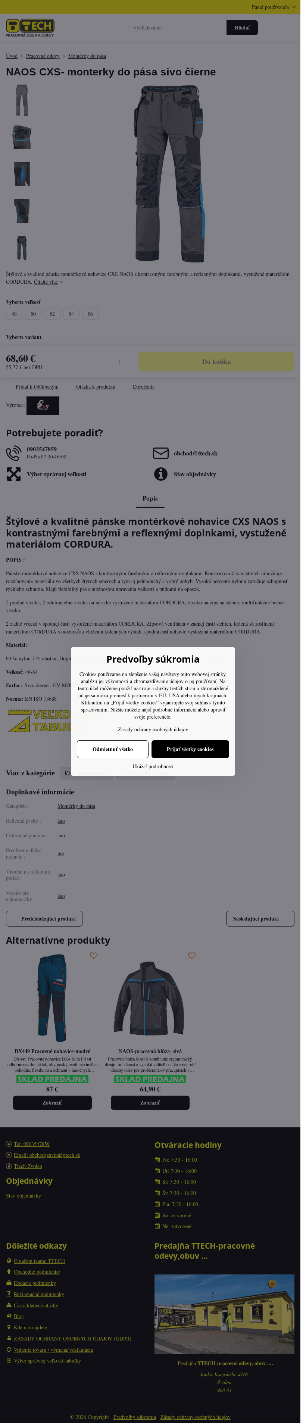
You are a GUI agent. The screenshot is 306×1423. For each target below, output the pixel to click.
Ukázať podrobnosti (153, 766)
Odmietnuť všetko (113, 749)
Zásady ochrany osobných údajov (153, 729)
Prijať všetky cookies (190, 749)
